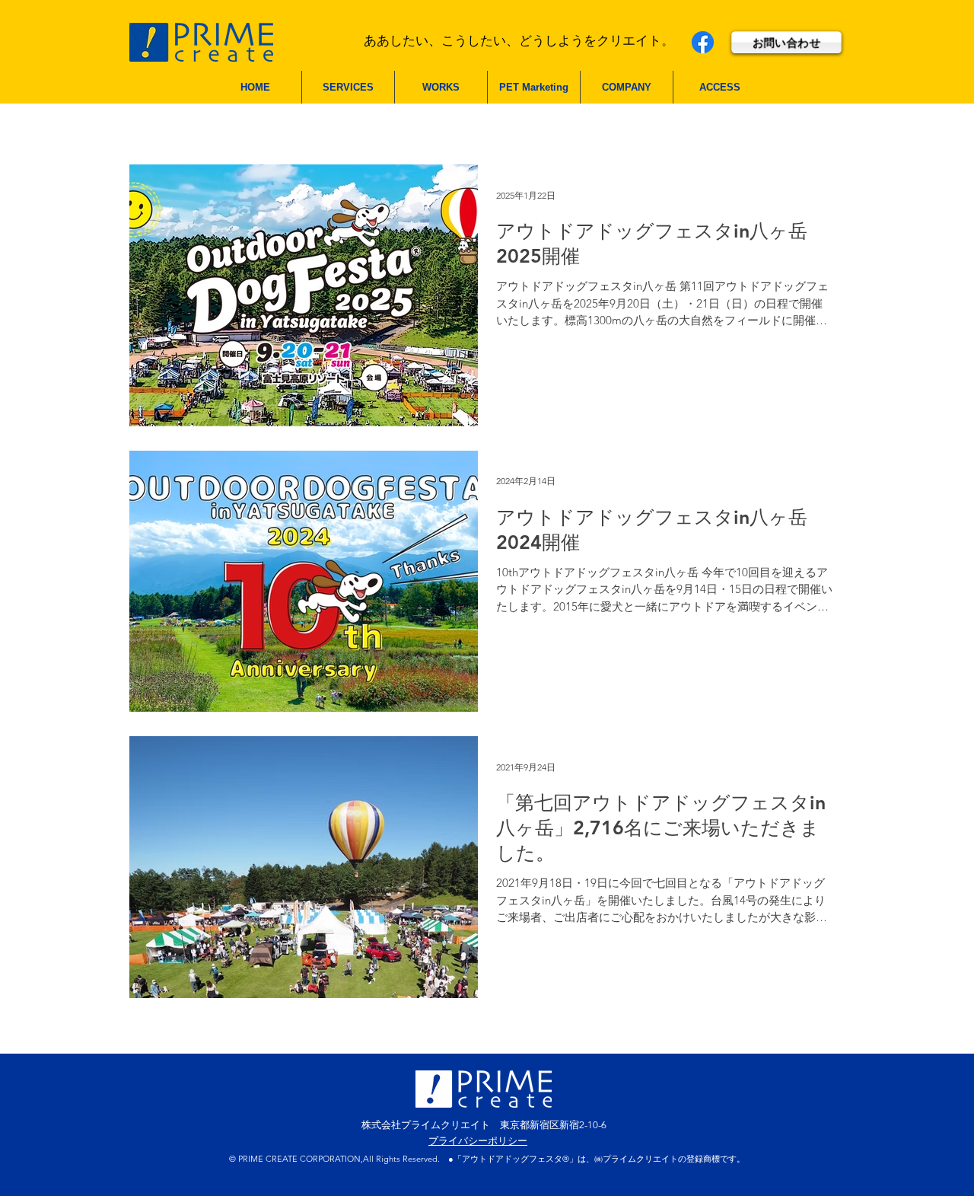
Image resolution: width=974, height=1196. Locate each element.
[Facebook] (703, 42)
